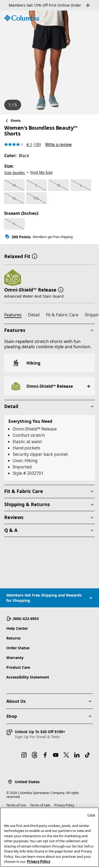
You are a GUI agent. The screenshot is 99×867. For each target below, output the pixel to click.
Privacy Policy (64, 805)
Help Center (17, 628)
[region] (49, 62)
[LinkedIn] (77, 755)
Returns (13, 638)
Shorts (16, 120)
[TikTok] (87, 755)
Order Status (18, 647)
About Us (16, 701)
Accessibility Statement (27, 677)
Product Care (18, 667)
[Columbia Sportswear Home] (21, 18)
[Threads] (34, 755)
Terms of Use (16, 805)
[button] (34, 256)
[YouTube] (55, 755)
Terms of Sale (40, 805)
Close (91, 815)
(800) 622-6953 (26, 618)
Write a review (58, 144)
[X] (66, 755)
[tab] (15, 315)
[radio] (14, 185)
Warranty (14, 657)
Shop (11, 716)
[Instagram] (24, 755)
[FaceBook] (45, 755)
